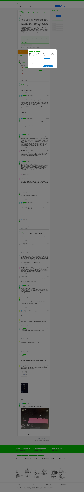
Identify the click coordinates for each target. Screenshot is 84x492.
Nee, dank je (36, 66)
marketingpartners (47, 57)
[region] (42, 58)
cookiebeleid (52, 59)
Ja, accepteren (48, 66)
